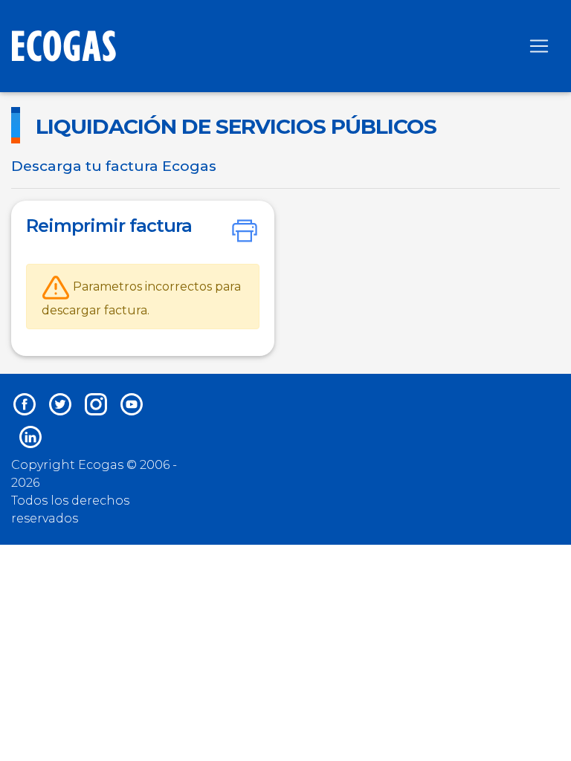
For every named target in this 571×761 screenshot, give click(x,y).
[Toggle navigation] (539, 46)
